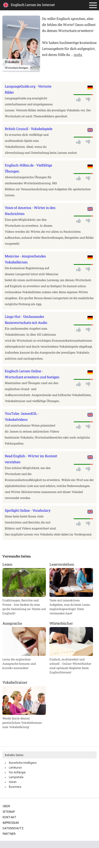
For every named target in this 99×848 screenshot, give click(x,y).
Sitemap (9, 811)
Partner (9, 834)
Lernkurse (15, 767)
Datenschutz (13, 828)
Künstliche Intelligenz (23, 763)
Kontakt (9, 817)
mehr (78, 54)
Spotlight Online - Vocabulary (27, 510)
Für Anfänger (17, 772)
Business (15, 787)
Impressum (11, 822)
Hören (13, 782)
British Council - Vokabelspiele (28, 128)
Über (6, 806)
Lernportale (16, 777)
